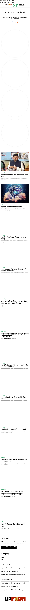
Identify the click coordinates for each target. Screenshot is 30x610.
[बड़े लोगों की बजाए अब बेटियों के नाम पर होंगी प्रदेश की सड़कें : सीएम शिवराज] (15, 351)
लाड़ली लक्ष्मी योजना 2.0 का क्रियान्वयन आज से (13, 429)
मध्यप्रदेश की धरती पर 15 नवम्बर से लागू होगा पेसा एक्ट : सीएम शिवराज (14, 302)
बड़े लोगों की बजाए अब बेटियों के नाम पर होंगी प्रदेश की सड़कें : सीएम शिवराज (14, 366)
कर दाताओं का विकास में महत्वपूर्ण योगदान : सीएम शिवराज (15, 335)
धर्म (2, 521)
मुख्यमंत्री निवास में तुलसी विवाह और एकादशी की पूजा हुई (13, 238)
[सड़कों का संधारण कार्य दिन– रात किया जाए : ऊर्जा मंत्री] (15, 161)
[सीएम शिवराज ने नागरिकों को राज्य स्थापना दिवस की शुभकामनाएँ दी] (15, 477)
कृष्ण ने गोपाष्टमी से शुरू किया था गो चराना (13, 525)
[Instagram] (7, 547)
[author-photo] (2, 306)
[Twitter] (11, 547)
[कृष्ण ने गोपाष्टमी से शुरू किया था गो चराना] (15, 510)
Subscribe (24, 604)
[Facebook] (3, 547)
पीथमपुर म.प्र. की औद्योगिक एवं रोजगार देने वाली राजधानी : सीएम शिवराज (13, 270)
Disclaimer (6, 604)
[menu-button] (2, 5)
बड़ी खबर (3, 204)
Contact (19, 604)
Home (2, 557)
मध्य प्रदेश (3, 172)
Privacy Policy (11, 604)
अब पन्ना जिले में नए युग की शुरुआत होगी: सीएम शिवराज (13, 398)
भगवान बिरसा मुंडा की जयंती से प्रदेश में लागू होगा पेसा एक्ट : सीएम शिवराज (14, 460)
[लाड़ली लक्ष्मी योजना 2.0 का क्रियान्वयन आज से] (15, 415)
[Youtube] (15, 547)
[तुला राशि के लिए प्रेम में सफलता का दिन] (15, 193)
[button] (28, 5)
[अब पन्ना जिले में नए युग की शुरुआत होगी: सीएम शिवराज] (15, 383)
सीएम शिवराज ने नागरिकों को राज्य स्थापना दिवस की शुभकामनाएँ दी (12, 492)
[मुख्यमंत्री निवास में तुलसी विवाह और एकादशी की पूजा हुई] (15, 224)
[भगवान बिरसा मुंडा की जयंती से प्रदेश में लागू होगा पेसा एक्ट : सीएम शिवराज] (15, 446)
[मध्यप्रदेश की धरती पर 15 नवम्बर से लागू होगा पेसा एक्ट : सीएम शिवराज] (15, 287)
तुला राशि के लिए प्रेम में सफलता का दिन (11, 207)
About (16, 604)
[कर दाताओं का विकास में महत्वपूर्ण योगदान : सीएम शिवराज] (15, 319)
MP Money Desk (7, 306)
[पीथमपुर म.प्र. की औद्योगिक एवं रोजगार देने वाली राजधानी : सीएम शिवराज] (15, 256)
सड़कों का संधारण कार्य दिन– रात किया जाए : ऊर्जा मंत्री (14, 175)
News (2, 559)
